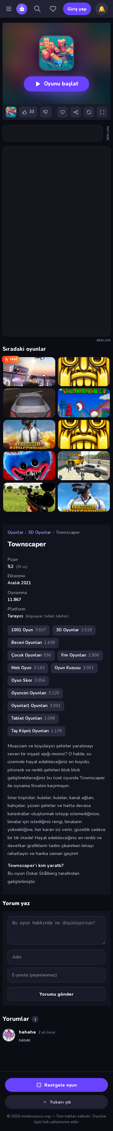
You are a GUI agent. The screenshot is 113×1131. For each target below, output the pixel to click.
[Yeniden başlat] (88, 112)
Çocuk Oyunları (31, 655)
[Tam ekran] (102, 112)
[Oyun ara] (37, 9)
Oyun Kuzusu (74, 668)
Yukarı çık (60, 1102)
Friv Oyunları (80, 655)
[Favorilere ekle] (62, 112)
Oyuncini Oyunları (35, 693)
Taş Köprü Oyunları (36, 731)
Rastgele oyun (60, 1085)
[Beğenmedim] (45, 112)
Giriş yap (77, 9)
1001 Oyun (28, 630)
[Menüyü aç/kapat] (9, 9)
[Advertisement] (56, 133)
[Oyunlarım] (53, 9)
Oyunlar (15, 532)
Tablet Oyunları (33, 718)
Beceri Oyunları (33, 642)
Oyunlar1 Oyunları (36, 706)
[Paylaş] (75, 112)
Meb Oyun (28, 668)
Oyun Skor (28, 680)
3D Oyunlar (39, 532)
